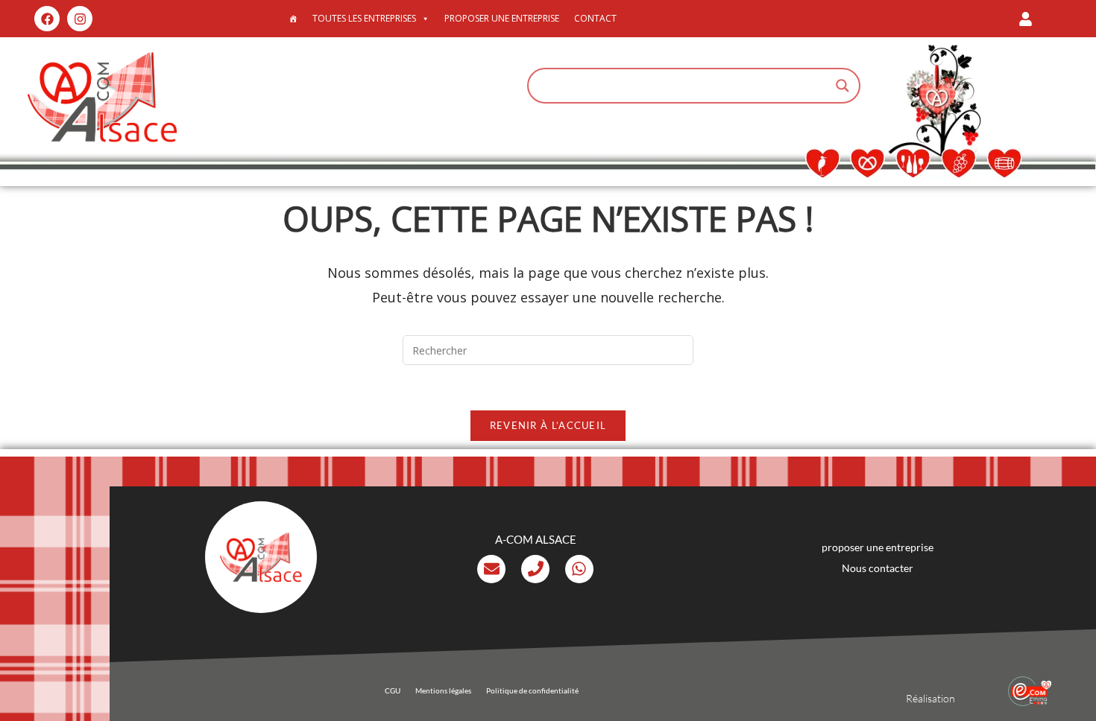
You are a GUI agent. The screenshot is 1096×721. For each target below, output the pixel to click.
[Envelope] (491, 569)
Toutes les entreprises (364, 18)
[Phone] (535, 569)
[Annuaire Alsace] (293, 19)
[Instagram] (79, 18)
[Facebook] (47, 18)
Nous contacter (877, 568)
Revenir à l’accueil (548, 425)
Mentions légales (443, 690)
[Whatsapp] (579, 569)
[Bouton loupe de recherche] (842, 85)
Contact (595, 18)
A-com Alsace (535, 539)
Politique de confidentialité (532, 690)
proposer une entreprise (501, 18)
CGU (392, 690)
